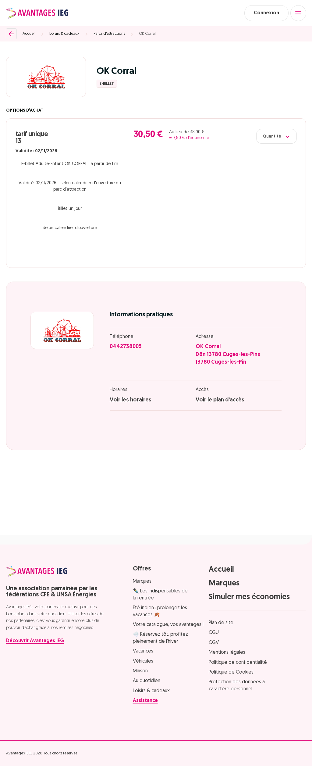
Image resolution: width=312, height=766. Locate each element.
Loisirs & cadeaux (64, 34)
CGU (214, 632)
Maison (140, 671)
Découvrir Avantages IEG (35, 640)
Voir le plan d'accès (220, 400)
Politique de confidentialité (238, 662)
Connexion (266, 13)
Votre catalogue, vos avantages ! (168, 624)
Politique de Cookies (231, 672)
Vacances (143, 651)
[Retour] (11, 34)
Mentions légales (227, 652)
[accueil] (37, 13)
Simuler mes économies (249, 597)
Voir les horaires (130, 400)
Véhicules (143, 661)
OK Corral (147, 34)
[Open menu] (298, 13)
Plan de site (221, 622)
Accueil (29, 34)
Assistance (145, 700)
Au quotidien (146, 680)
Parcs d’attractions (109, 34)
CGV (214, 642)
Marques (142, 581)
